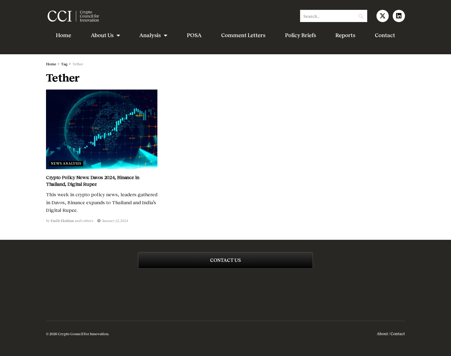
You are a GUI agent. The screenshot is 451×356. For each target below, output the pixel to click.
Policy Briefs (300, 35)
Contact (385, 35)
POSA (194, 35)
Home (63, 35)
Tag (64, 64)
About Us (102, 35)
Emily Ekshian (62, 221)
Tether (77, 64)
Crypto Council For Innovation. (83, 334)
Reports (345, 35)
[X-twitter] (382, 16)
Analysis (150, 35)
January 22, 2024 (114, 221)
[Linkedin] (399, 16)
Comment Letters (243, 35)
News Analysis (66, 163)
